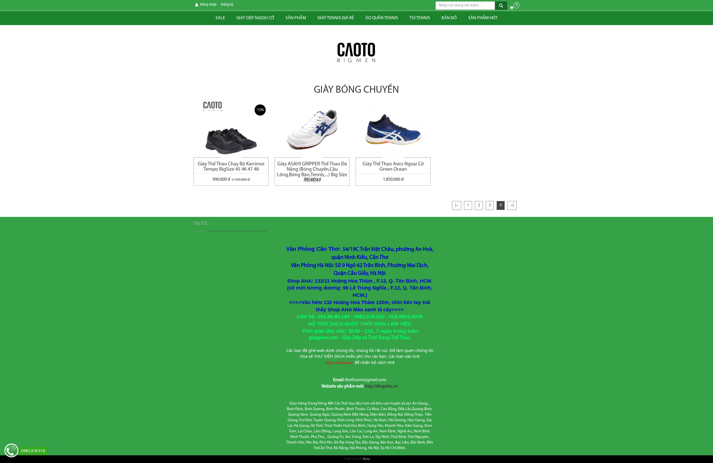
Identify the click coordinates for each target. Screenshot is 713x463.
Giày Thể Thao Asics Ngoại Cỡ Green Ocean (393, 167)
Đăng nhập (208, 4)
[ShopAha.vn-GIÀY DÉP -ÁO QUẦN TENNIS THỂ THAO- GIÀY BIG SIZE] (356, 53)
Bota (366, 459)
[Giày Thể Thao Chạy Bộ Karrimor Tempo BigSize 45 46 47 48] (231, 129)
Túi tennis (419, 18)
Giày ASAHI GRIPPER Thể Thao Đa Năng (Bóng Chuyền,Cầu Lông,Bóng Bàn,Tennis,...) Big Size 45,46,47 (312, 167)
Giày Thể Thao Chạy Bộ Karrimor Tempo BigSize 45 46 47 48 (231, 167)
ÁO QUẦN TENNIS (381, 18)
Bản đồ (449, 18)
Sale (220, 18)
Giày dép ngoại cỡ (255, 18)
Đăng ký (227, 4)
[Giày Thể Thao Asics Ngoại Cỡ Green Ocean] (393, 129)
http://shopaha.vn (381, 386)
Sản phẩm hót (483, 18)
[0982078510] (11, 451)
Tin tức (201, 224)
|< (456, 205)
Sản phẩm (295, 18)
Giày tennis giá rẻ (336, 18)
